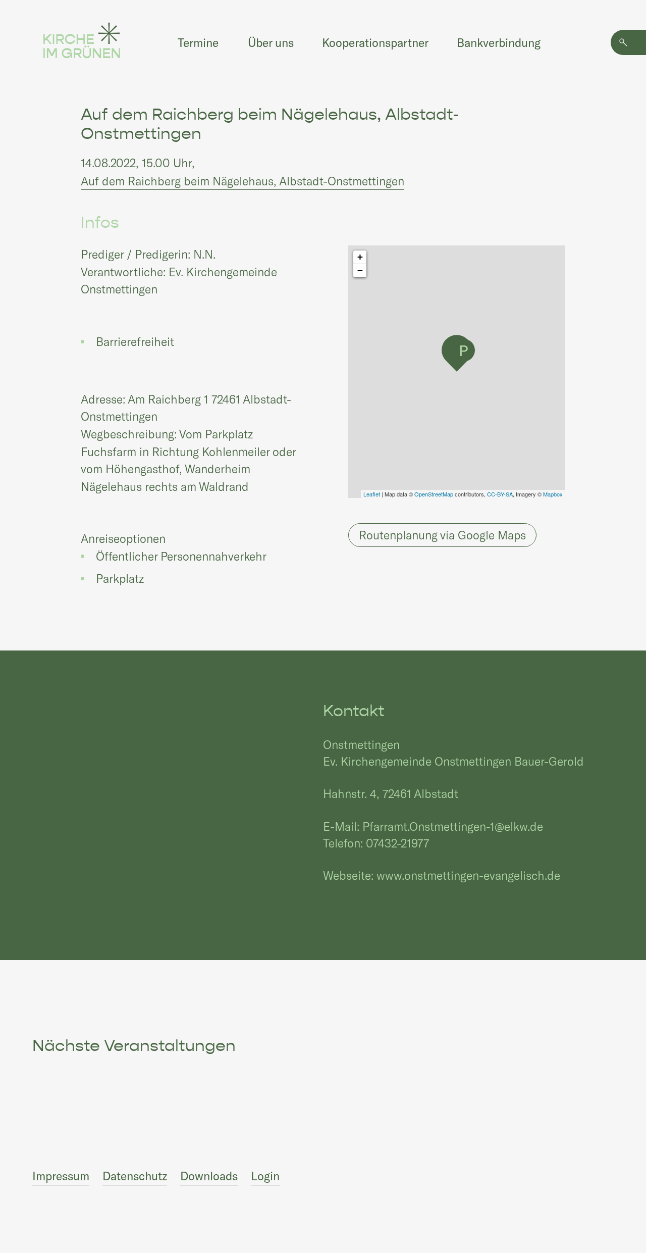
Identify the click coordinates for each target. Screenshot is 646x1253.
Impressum (60, 1176)
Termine (198, 42)
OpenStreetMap (433, 494)
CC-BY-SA (500, 494)
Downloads (209, 1176)
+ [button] (360, 257)
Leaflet (371, 494)
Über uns (271, 42)
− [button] (360, 270)
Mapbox (553, 494)
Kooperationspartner (375, 42)
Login (265, 1176)
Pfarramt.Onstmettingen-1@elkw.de (452, 826)
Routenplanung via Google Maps (442, 535)
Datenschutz (134, 1176)
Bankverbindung (499, 42)
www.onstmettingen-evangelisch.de (468, 875)
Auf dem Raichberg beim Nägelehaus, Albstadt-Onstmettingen (242, 181)
